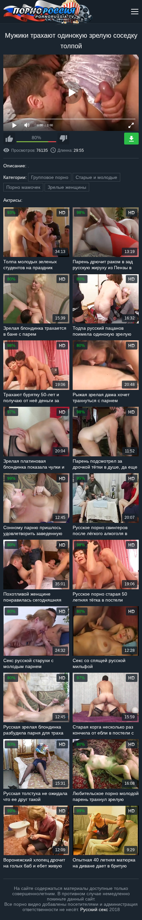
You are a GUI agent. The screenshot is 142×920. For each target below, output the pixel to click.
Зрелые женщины (67, 187)
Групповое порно (49, 177)
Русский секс (94, 909)
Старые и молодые (96, 177)
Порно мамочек (23, 187)
